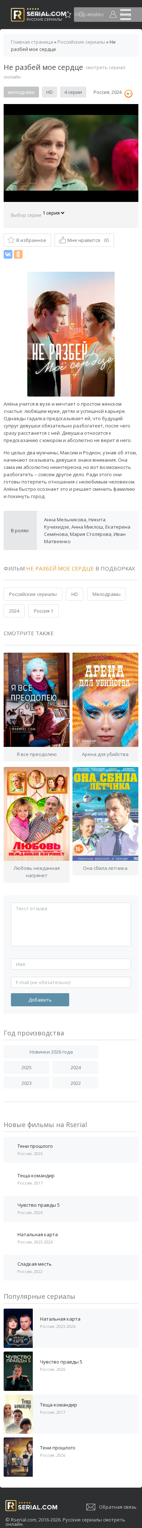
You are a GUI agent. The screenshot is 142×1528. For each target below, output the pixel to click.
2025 (26, 1067)
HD (74, 594)
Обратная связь (118, 1507)
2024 (14, 611)
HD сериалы (42, 14)
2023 (26, 1083)
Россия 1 (43, 611)
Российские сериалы (33, 594)
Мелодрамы (106, 594)
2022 (76, 1083)
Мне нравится (88, 240)
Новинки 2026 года (51, 1051)
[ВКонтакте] (8, 254)
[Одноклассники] (18, 254)
